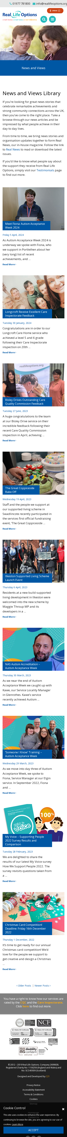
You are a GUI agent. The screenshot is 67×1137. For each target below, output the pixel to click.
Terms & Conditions (33, 1094)
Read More (9, 264)
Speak (54, 10)
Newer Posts (42, 985)
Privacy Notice (33, 1085)
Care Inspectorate (50, 1002)
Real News (13, 149)
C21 (48, 1076)
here (26, 1006)
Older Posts (24, 985)
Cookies (33, 1099)
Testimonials (45, 170)
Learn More (17, 1124)
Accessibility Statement (34, 1089)
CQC (23, 1002)
